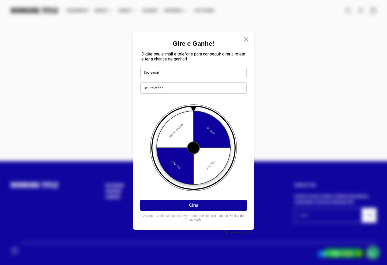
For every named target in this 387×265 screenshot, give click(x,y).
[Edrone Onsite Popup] (193, 132)
